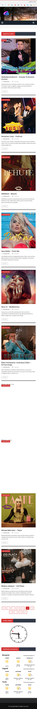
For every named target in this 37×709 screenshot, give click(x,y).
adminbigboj (6, 81)
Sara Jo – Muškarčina (10, 307)
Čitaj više (5, 91)
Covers (3, 40)
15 (18, 608)
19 (11, 612)
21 (20, 612)
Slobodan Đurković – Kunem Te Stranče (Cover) (17, 78)
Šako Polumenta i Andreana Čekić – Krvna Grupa (16, 364)
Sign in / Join (32, 1)
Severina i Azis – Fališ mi (11, 136)
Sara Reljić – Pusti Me (10, 251)
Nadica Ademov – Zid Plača (12, 586)
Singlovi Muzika (5, 99)
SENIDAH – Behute (9, 194)
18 (32, 608)
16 (22, 608)
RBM (16, 706)
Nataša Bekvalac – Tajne (11, 530)
